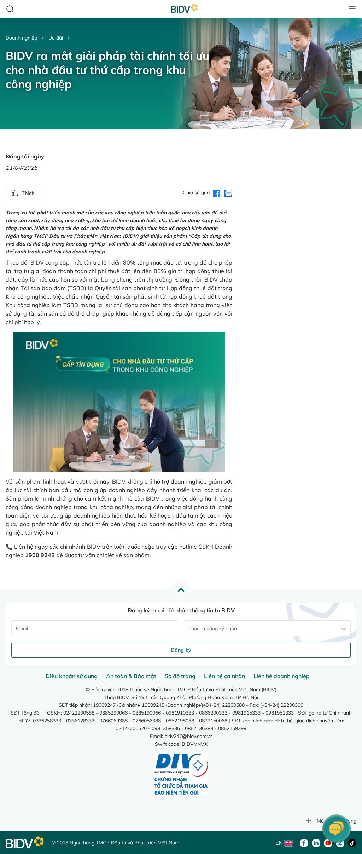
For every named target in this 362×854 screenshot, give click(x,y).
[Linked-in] (316, 842)
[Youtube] (328, 842)
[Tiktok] (352, 842)
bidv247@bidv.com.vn (188, 736)
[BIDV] (25, 842)
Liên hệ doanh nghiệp (281, 676)
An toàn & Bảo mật (131, 676)
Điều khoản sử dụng (72, 676)
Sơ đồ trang (180, 676)
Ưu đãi (55, 38)
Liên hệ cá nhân (224, 676)
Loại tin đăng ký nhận (212, 628)
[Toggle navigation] (352, 9)
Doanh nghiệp (21, 38)
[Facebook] (304, 842)
